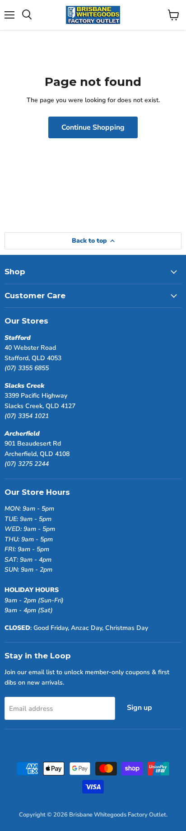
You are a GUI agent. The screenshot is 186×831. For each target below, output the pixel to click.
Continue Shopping (93, 127)
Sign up (139, 708)
